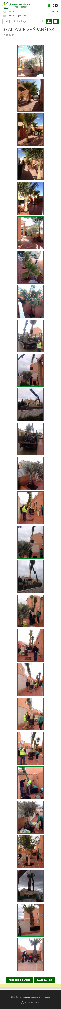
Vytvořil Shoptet (32, 1002)
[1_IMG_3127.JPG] (30, 645)
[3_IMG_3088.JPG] (30, 817)
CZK (52, 11)
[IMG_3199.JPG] (30, 198)
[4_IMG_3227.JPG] (30, 95)
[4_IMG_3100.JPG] (30, 748)
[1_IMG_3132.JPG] (30, 610)
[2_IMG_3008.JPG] (30, 954)
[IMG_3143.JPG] (30, 404)
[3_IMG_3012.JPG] (30, 920)
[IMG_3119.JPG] (30, 713)
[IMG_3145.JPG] (30, 542)
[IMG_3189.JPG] (30, 301)
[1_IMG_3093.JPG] (30, 782)
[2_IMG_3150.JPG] (30, 473)
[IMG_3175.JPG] (30, 370)
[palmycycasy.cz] (15, 4)
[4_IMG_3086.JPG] (30, 851)
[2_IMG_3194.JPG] (30, 267)
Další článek (44, 979)
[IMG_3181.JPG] (30, 335)
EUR (56, 11)
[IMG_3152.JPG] (30, 576)
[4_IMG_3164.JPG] (30, 438)
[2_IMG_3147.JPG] (30, 507)
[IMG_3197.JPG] (30, 232)
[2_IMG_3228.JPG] (30, 60)
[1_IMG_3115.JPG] (30, 679)
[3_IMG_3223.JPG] (30, 129)
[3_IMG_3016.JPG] (30, 885)
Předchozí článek (20, 979)
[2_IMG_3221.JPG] (30, 163)
